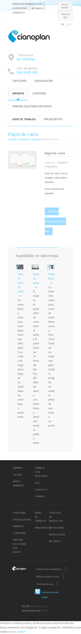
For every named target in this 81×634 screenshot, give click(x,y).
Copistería (39, 93)
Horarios (25, 57)
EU (69, 24)
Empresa (17, 467)
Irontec (45, 610)
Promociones (57, 534)
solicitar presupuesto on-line (55, 221)
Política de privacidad (47, 576)
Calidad (17, 474)
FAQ (37, 482)
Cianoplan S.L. (38, 606)
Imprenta (18, 93)
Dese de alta (65, 15)
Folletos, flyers (53, 276)
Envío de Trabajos (24, 119)
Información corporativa (49, 568)
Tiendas (39, 496)
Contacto (18, 12)
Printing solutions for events (32, 106)
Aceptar (21, 631)
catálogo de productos (27, 3)
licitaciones (19, 8)
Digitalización (44, 81)
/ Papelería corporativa (30, 139)
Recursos (37, 8)
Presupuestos (53, 119)
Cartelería (19, 81)
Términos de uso (44, 583)
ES (62, 24)
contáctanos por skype (50, 595)
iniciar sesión (64, 6)
